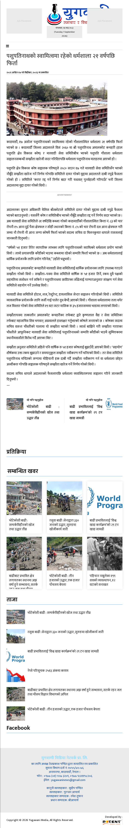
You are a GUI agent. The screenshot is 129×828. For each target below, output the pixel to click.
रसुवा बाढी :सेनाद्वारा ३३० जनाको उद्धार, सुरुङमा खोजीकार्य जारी (64, 525)
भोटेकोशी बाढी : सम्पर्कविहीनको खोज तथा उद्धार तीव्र (21, 525)
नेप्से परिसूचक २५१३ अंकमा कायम (48, 671)
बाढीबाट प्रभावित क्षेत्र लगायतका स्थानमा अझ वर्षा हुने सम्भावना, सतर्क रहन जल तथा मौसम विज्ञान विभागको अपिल (23, 584)
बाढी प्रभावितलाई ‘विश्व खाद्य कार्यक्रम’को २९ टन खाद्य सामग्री (104, 525)
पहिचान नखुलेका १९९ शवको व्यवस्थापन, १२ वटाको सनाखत (102, 580)
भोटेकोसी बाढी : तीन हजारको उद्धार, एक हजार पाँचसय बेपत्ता (64, 580)
